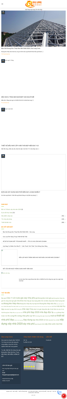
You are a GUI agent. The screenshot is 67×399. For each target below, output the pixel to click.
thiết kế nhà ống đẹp (18, 320)
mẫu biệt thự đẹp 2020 (10, 309)
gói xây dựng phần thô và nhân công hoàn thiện (44, 301)
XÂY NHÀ (46, 320)
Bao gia (3, 298)
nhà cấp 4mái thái (18, 312)
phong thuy (60, 312)
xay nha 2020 (38, 320)
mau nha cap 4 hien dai (36, 306)
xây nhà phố (29, 324)
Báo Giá (49, 391)
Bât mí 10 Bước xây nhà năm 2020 (11, 209)
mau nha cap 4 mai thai (46, 306)
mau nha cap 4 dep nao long (25, 306)
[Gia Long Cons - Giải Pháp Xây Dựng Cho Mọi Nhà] (33, 4)
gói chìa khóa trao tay (21, 301)
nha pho (19, 309)
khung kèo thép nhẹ (11, 303)
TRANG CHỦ (9, 391)
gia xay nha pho (28, 298)
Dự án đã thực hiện (6, 212)
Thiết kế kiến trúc (6, 222)
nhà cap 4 (26, 309)
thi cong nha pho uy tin (24, 316)
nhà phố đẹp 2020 (31, 312)
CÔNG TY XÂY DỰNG (13, 298)
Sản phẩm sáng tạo (7, 216)
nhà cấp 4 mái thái (50, 309)
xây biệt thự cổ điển (54, 320)
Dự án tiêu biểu (43, 391)
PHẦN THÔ (4, 316)
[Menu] (2, 4)
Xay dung (27, 319)
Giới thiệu (15, 391)
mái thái (54, 306)
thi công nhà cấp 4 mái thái (42, 316)
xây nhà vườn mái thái (53, 324)
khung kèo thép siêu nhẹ (48, 303)
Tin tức (54, 391)
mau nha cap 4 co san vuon (11, 306)
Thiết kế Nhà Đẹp (22, 391)
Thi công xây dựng (6, 219)
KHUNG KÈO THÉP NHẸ (33, 392)
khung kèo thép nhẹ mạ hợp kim (29, 303)
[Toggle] (65, 216)
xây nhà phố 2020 (40, 324)
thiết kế (53, 316)
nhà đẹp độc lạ (46, 312)
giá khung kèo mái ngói (43, 298)
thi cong (11, 316)
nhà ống (55, 312)
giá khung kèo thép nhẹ (58, 298)
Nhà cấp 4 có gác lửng (37, 309)
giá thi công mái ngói (7, 301)
